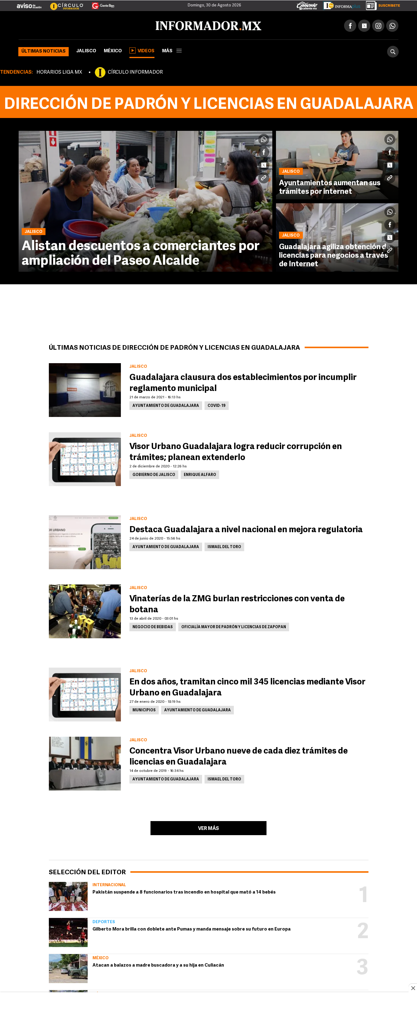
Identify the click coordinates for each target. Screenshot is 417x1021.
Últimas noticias (43, 50)
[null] (68, 895)
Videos (146, 50)
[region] (208, 1007)
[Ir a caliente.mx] (307, 4)
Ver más (208, 827)
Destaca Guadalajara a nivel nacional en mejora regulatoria (246, 529)
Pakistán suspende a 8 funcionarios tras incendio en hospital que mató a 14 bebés (184, 891)
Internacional (109, 884)
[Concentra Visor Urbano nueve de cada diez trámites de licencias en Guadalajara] (85, 762)
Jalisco (86, 50)
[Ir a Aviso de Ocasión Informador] (29, 3)
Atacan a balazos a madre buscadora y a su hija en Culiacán (158, 964)
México (113, 50)
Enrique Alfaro (200, 474)
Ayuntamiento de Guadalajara (165, 405)
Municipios (144, 709)
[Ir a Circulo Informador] (62, 3)
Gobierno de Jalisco (153, 474)
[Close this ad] (412, 988)
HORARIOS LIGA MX (59, 71)
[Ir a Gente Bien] (99, 3)
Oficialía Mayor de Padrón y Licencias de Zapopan (233, 626)
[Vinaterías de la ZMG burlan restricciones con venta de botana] (85, 610)
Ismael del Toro (224, 546)
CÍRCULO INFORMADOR (135, 71)
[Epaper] (339, 4)
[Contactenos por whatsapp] (392, 24)
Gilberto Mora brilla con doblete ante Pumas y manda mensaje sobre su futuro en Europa (191, 928)
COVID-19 (217, 405)
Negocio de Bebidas (152, 626)
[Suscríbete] (380, 4)
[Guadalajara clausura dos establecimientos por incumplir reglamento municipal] (85, 389)
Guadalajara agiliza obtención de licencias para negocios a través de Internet (334, 254)
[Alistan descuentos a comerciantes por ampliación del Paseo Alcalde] (145, 200)
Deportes (103, 921)
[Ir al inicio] (90, 24)
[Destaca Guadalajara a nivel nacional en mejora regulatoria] (85, 541)
